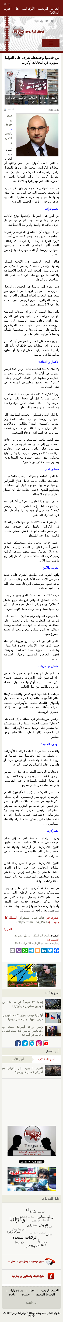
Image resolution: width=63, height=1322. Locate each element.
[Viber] (19, 950)
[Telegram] (31, 950)
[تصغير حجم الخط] (9, 109)
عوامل (27, 935)
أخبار (31, 1290)
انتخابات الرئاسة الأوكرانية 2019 (32, 943)
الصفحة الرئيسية (49, 1290)
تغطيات (25, 1294)
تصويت (18, 935)
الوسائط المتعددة (45, 1294)
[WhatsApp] (25, 950)
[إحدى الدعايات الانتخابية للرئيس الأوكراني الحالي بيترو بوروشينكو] (31, 86)
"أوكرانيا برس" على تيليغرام (52, 21)
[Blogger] (37, 950)
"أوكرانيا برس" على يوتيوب (42, 21)
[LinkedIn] (44, 950)
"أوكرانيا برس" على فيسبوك (57, 21)
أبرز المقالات (43, 1059)
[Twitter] (50, 950)
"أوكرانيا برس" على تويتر (47, 21)
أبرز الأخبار (17, 1059)
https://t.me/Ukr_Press (33, 922)
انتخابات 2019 (41, 935)
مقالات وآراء (16, 1290)
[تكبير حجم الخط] (13, 109)
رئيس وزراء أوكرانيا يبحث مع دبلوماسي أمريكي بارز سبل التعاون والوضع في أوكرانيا (22, 1030)
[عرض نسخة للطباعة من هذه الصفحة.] (5, 109)
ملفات (11, 1294)
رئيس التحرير (8, 138)
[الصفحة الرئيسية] (28, 32)
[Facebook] (56, 950)
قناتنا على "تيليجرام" (31, 917)
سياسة (55, 943)
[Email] (12, 950)
